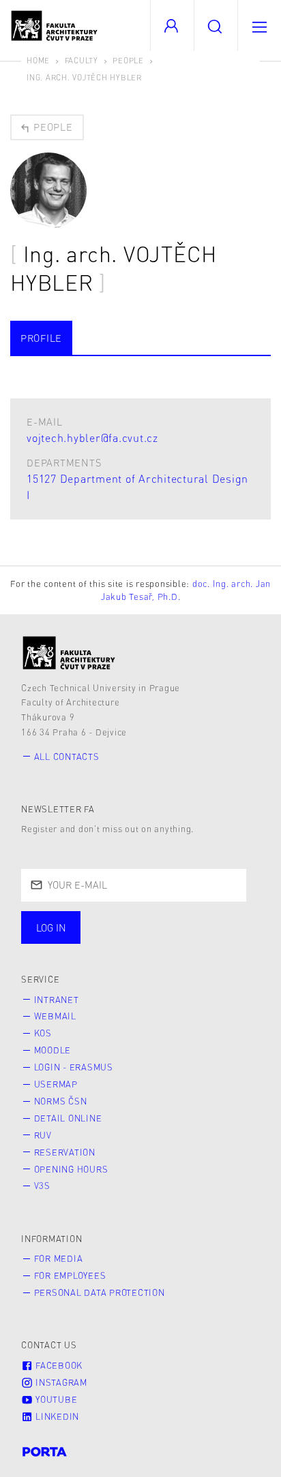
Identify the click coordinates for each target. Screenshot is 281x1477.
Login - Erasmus (73, 1067)
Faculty (81, 60)
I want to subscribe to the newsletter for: (131, 928)
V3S (42, 1185)
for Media (58, 1258)
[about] (69, 652)
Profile (41, 338)
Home (38, 60)
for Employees (70, 1275)
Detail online (68, 1118)
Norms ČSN (60, 1101)
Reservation (64, 1152)
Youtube (55, 1399)
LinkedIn (56, 1416)
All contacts (67, 756)
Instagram (60, 1382)
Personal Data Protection (99, 1292)
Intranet (56, 999)
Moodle (53, 1050)
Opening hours (71, 1169)
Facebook (58, 1365)
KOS (43, 1033)
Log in (51, 927)
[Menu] (259, 25)
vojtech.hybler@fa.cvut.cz (92, 437)
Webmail (55, 1016)
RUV (43, 1135)
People (128, 60)
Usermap (56, 1084)
